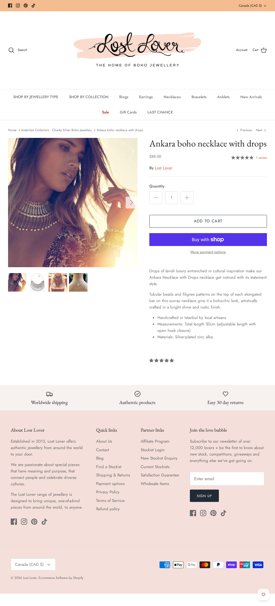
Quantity (156, 186)
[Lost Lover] (137, 50)
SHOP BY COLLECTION (88, 97)
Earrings (146, 97)
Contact (102, 450)
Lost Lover (163, 168)
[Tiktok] (33, 5)
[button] (162, 360)
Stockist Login (153, 450)
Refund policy (108, 509)
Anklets (223, 97)
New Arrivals (251, 97)
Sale (105, 112)
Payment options (110, 484)
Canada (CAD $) (250, 5)
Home (12, 130)
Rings (123, 97)
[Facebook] (10, 5)
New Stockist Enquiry (159, 458)
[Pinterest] (26, 5)
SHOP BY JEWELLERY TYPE (35, 97)
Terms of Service (110, 501)
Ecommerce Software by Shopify (61, 577)
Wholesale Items (155, 484)
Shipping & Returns (113, 475)
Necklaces (172, 97)
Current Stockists (155, 467)
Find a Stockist (108, 467)
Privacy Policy (108, 492)
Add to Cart (208, 221)
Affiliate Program (155, 441)
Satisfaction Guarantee (160, 475)
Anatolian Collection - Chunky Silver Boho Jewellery (56, 130)
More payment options (208, 252)
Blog (100, 458)
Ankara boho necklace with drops (120, 130)
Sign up (204, 495)
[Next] (132, 202)
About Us (104, 441)
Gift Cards (128, 112)
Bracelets (199, 97)
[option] (73, 202)
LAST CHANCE (160, 112)
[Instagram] (18, 5)
